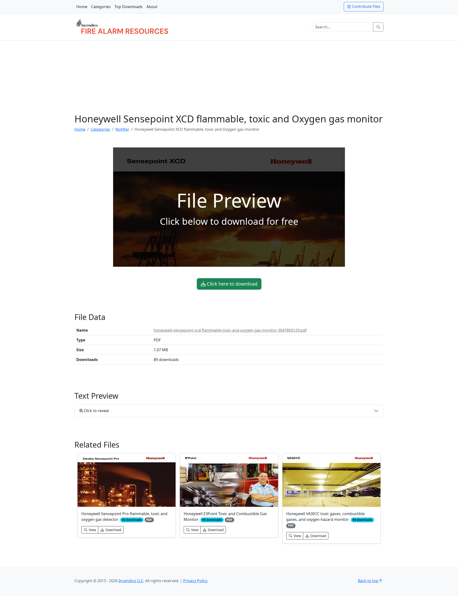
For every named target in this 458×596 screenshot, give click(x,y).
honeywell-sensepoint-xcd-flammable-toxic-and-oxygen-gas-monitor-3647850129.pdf (230, 330)
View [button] (92, 530)
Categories (101, 6)
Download (112, 530)
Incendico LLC (131, 580)
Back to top (368, 580)
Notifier (122, 129)
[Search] (378, 26)
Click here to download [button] (231, 284)
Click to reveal (96, 410)
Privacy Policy (195, 580)
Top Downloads (128, 6)
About (151, 6)
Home (81, 6)
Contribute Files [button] (365, 6)
